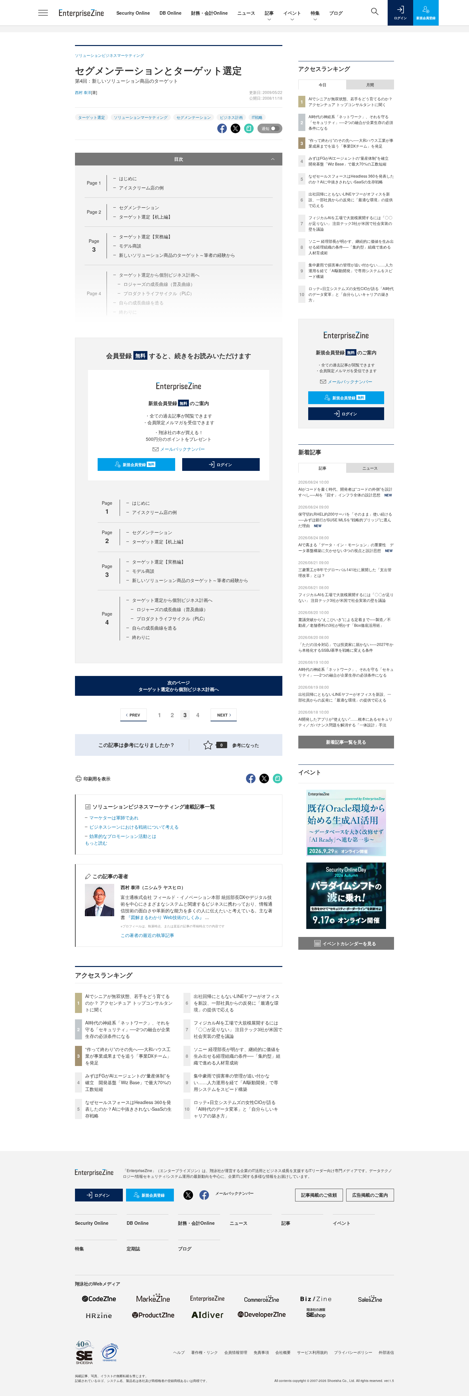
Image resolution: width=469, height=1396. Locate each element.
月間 (370, 85)
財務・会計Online (209, 13)
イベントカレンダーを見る (349, 943)
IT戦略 (257, 117)
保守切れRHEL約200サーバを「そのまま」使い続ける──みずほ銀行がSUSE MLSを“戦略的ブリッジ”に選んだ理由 (345, 519)
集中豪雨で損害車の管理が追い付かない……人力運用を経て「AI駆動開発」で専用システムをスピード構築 (236, 1082)
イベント (292, 13)
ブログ (336, 13)
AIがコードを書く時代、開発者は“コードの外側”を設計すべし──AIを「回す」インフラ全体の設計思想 (345, 491)
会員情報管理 (235, 1352)
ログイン (224, 464)
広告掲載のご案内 (370, 1195)
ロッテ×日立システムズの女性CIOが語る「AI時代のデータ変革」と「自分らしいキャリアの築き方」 (236, 1109)
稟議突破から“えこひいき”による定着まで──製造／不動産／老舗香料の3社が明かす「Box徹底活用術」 (344, 622)
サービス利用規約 (312, 1352)
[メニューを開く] (43, 13)
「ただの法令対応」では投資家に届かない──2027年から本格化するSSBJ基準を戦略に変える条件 (345, 647)
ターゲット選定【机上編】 (146, 216)
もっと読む (96, 843)
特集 (315, 13)
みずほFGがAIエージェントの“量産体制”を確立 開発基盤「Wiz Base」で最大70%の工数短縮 (128, 1082)
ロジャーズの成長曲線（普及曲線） (172, 609)
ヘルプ (179, 1352)
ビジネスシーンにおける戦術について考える (134, 827)
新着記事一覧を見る (346, 742)
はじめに (128, 178)
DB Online (171, 13)
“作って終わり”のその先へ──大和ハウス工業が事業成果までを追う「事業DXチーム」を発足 (128, 1056)
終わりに (141, 637)
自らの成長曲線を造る (154, 628)
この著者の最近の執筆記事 (147, 935)
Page (94, 183)
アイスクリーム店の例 (141, 187)
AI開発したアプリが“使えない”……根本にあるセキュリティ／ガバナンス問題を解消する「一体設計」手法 (345, 721)
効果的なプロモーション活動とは (122, 836)
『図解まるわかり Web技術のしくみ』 (165, 917)
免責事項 (261, 1352)
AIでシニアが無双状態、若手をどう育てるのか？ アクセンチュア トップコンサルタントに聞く (129, 1003)
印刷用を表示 (97, 778)
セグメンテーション (193, 117)
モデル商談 (130, 245)
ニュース (246, 13)
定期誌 (133, 1248)
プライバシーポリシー (353, 1352)
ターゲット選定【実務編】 (146, 236)
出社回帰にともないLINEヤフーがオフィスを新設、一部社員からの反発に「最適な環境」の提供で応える (236, 1003)
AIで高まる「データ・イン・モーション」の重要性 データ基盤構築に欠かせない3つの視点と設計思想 (346, 547)
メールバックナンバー (182, 449)
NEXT (222, 715)
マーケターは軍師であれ (113, 817)
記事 (269, 13)
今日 (322, 85)
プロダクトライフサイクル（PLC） (172, 618)
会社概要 (283, 1352)
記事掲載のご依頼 (319, 1195)
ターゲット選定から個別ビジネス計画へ (172, 600)
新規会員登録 (138, 464)
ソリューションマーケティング (141, 117)
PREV (135, 715)
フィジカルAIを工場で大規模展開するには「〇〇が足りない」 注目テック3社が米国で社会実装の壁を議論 (238, 1029)
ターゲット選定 (91, 117)
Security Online (133, 13)
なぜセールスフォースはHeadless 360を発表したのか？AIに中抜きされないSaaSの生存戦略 (128, 1109)
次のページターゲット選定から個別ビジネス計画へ (178, 685)
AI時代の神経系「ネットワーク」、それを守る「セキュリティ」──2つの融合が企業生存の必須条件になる (127, 1029)
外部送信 (386, 1352)
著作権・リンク (204, 1352)
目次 (178, 159)
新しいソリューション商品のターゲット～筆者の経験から (177, 255)
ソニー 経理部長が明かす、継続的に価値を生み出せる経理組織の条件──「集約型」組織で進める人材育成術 (237, 1056)
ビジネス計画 (231, 117)
